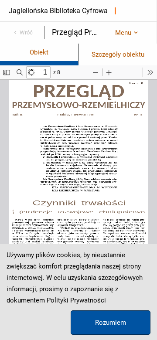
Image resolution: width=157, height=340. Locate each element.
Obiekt (39, 52)
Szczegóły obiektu (118, 54)
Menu (123, 33)
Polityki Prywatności (76, 300)
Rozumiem (110, 322)
